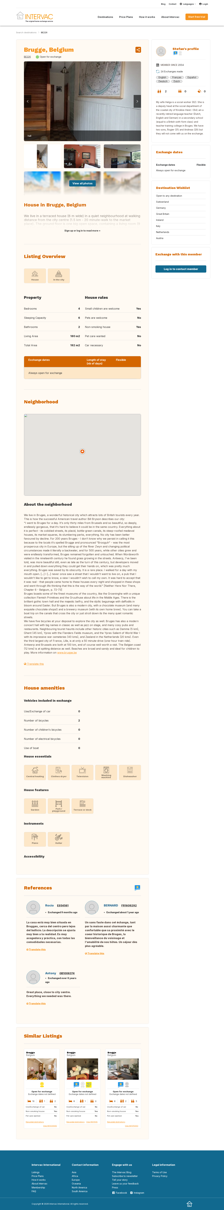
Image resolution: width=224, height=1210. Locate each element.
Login (205, 4)
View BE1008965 (50, 1126)
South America (79, 1191)
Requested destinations (35, 1122)
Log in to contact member (181, 269)
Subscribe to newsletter (125, 1176)
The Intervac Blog (121, 1172)
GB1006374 (67, 973)
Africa (75, 1176)
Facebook (121, 1192)
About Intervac (39, 1183)
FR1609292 (129, 905)
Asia (74, 1172)
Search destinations (26, 32)
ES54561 (63, 905)
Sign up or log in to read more (81, 230)
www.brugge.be (67, 652)
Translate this (35, 663)
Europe (76, 1179)
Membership (38, 1187)
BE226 (44, 32)
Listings (36, 1172)
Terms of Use (159, 1172)
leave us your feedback (125, 1183)
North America (79, 1187)
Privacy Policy (159, 1176)
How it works (39, 1179)
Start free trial (196, 16)
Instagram (139, 1192)
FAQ (34, 1191)
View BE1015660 (131, 1126)
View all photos (82, 183)
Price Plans (38, 1176)
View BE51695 (92, 1122)
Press (115, 1187)
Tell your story (120, 1179)
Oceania (76, 1183)
